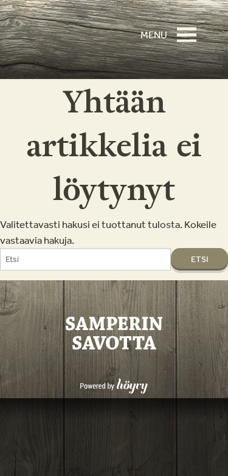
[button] (190, 29)
